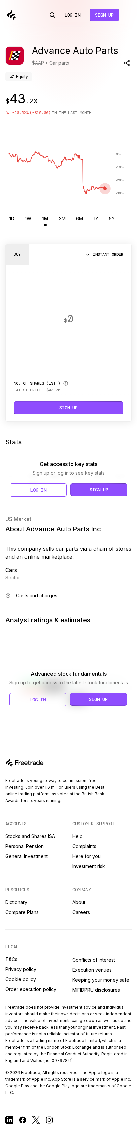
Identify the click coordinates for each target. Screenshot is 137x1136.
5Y (112, 218)
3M (62, 218)
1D (11, 218)
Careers (81, 912)
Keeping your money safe (100, 980)
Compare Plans (22, 912)
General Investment (26, 856)
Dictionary (16, 902)
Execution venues (92, 970)
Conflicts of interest (93, 960)
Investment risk (88, 866)
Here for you (86, 856)
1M (45, 218)
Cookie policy (20, 979)
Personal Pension (24, 846)
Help (77, 836)
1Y (96, 218)
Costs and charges (36, 595)
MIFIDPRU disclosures (96, 990)
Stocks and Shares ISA (30, 836)
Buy (17, 254)
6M (79, 218)
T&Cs (11, 959)
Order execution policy (30, 989)
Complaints (84, 846)
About (78, 902)
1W (28, 218)
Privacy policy (20, 969)
